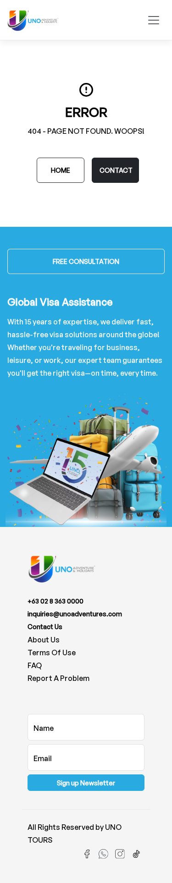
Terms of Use (52, 652)
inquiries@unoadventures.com (75, 614)
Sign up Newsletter (86, 783)
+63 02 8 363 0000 (55, 601)
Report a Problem (58, 678)
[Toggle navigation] (153, 20)
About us (44, 639)
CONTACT (116, 170)
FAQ (35, 665)
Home (60, 170)
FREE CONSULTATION (86, 261)
